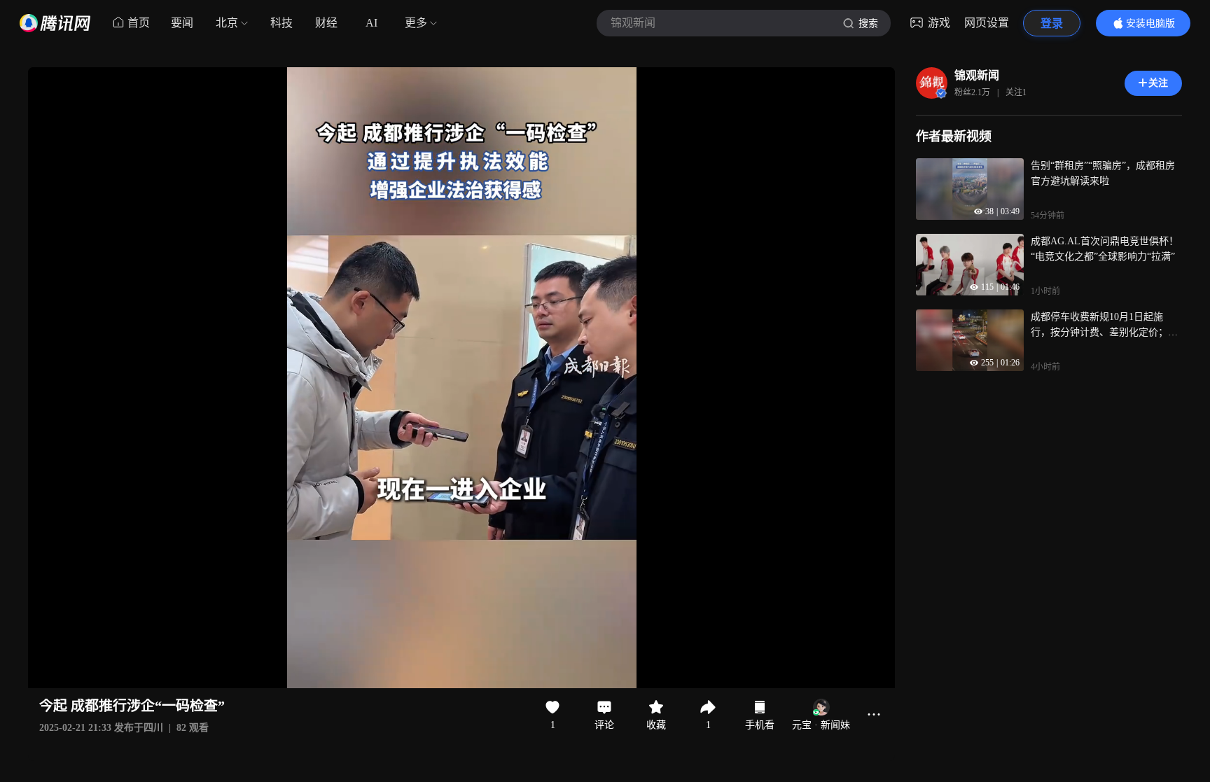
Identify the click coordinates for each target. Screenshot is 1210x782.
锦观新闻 (976, 75)
